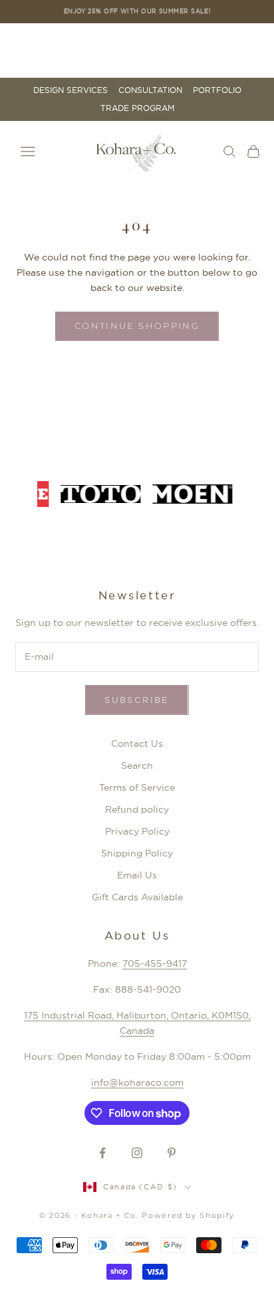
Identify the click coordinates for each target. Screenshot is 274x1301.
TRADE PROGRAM (137, 108)
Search (137, 765)
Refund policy (137, 809)
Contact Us (137, 744)
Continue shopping (137, 325)
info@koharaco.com (137, 1082)
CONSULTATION (150, 90)
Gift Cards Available (137, 897)
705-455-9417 (154, 963)
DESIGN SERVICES (70, 90)
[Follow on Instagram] (137, 1152)
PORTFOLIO (217, 90)
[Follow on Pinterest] (171, 1152)
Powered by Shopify (188, 1215)
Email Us (137, 875)
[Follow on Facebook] (102, 1152)
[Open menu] (28, 151)
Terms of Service (137, 787)
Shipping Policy (137, 853)
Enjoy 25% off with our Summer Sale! (137, 11)
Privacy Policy (137, 831)
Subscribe (136, 699)
